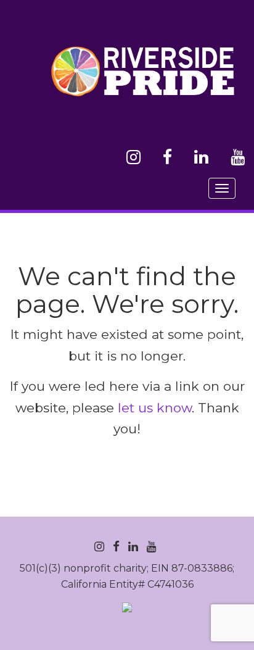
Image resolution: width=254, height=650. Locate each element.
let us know (155, 407)
